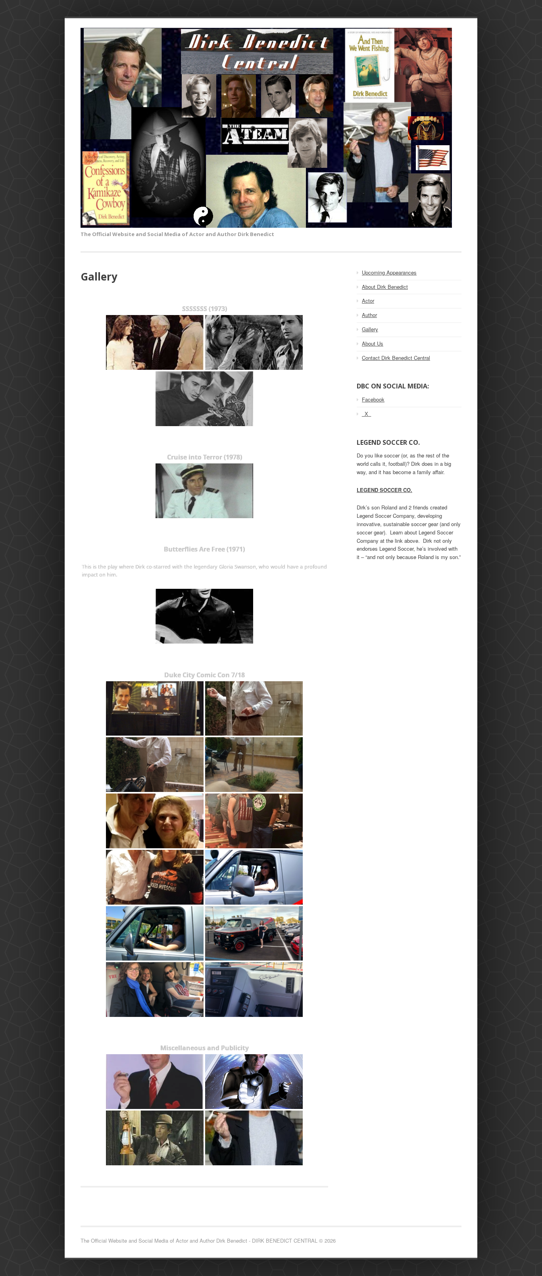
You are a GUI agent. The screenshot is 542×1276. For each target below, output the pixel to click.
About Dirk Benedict (385, 286)
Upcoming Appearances (389, 272)
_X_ (366, 413)
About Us (372, 343)
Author (369, 315)
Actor (368, 300)
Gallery (370, 329)
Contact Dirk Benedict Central (396, 357)
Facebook (373, 399)
